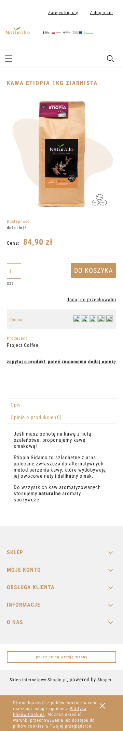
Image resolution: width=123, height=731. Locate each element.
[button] (8, 57)
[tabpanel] (61, 473)
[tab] (61, 405)
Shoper (104, 679)
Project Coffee (23, 345)
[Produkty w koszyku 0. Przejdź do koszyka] (110, 35)
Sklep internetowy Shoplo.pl (38, 679)
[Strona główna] (49, 29)
